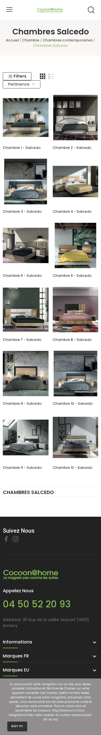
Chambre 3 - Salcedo (22, 211)
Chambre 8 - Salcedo (72, 339)
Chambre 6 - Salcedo (72, 275)
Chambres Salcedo (28, 493)
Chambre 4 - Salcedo (72, 211)
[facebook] (6, 539)
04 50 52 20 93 (37, 604)
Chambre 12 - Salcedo (73, 467)
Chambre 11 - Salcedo (22, 467)
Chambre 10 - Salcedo (73, 403)
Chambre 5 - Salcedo (22, 275)
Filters (19, 76)
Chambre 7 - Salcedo (22, 339)
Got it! (17, 726)
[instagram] (15, 539)
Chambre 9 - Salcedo (22, 403)
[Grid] (42, 76)
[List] (51, 76)
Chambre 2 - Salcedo (72, 147)
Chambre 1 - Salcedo (22, 147)
